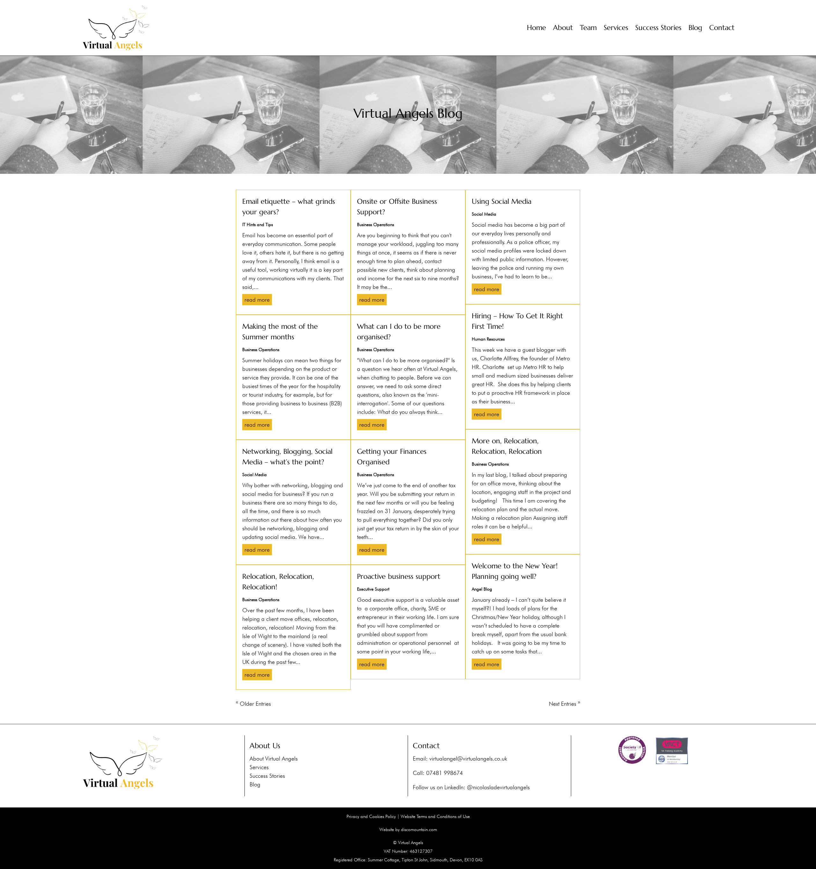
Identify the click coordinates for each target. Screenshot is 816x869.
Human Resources (488, 339)
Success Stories (658, 27)
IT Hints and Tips (257, 224)
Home (536, 27)
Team (588, 27)
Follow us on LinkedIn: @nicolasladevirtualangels (471, 787)
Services (616, 27)
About (563, 27)
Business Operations (260, 349)
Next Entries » (564, 703)
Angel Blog (482, 589)
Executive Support (373, 589)
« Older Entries (253, 703)
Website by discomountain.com (408, 829)
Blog (695, 27)
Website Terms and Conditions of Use (435, 816)
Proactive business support (398, 576)
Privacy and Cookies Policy (371, 816)
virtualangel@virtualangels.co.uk (468, 758)
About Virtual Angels (274, 758)
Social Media (254, 474)
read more (257, 299)
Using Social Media (501, 201)
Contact (721, 27)
